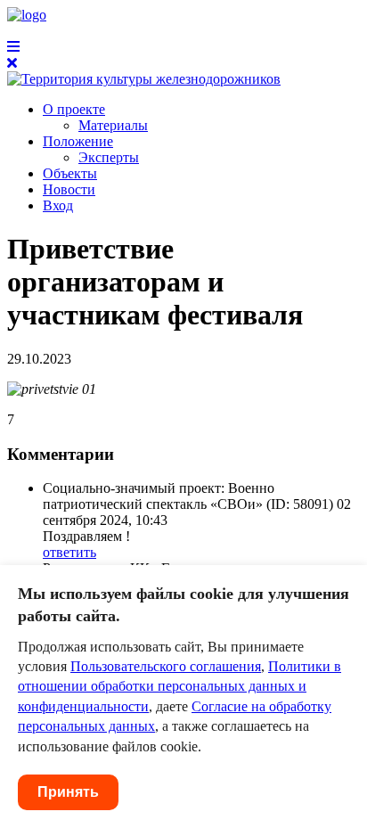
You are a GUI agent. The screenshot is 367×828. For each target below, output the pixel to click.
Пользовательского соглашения (165, 666)
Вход (58, 205)
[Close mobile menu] (12, 62)
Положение (78, 141)
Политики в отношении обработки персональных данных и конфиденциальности (179, 686)
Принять (68, 791)
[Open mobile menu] (13, 46)
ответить (69, 552)
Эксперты (108, 157)
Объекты (70, 173)
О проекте (74, 109)
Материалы (113, 125)
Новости (69, 189)
